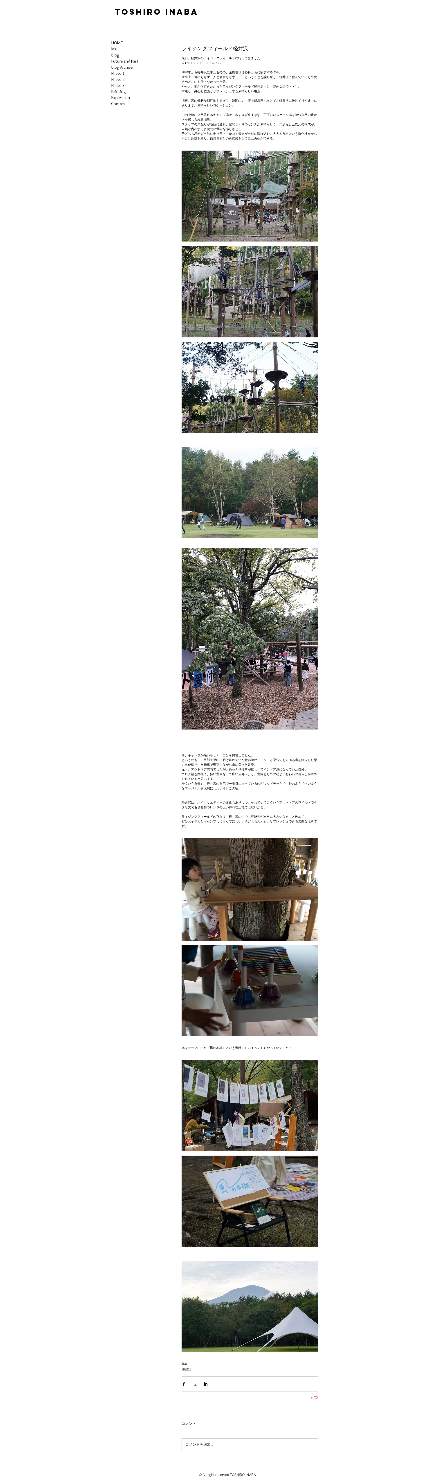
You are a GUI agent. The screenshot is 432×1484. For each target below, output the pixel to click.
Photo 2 (118, 79)
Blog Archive (122, 67)
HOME (117, 42)
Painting (118, 91)
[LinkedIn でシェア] (206, 1384)
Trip (184, 1363)
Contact (118, 103)
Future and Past (124, 61)
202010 (186, 1369)
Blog (115, 55)
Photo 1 (118, 73)
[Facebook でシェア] (184, 1384)
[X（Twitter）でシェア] (195, 1384)
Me (114, 49)
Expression (120, 97)
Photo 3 (118, 85)
